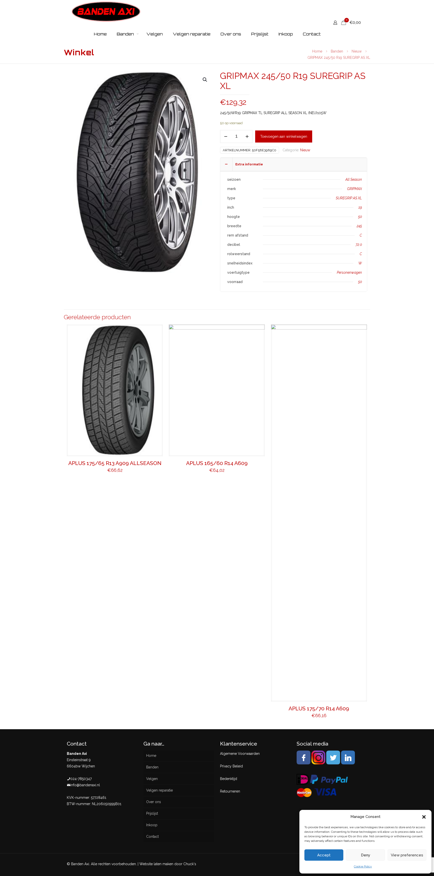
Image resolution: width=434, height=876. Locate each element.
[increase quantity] (247, 136)
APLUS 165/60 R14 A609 (217, 463)
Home (317, 51)
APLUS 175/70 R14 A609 (319, 708)
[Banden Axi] (106, 11)
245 (359, 226)
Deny (365, 855)
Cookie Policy (363, 866)
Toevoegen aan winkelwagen (283, 136)
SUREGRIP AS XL (349, 198)
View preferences (407, 855)
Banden (337, 51)
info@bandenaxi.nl (85, 785)
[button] (423, 816)
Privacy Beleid (231, 766)
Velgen (152, 779)
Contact (152, 837)
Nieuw (357, 51)
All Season (353, 179)
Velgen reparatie (159, 790)
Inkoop (151, 825)
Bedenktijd (228, 779)
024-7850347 (81, 779)
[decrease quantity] (225, 136)
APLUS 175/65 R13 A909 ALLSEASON (114, 463)
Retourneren (230, 791)
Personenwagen (349, 272)
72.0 (359, 245)
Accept (324, 855)
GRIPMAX (354, 189)
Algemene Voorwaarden (240, 754)
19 (360, 207)
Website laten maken (156, 864)
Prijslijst (152, 813)
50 (360, 217)
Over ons (153, 802)
